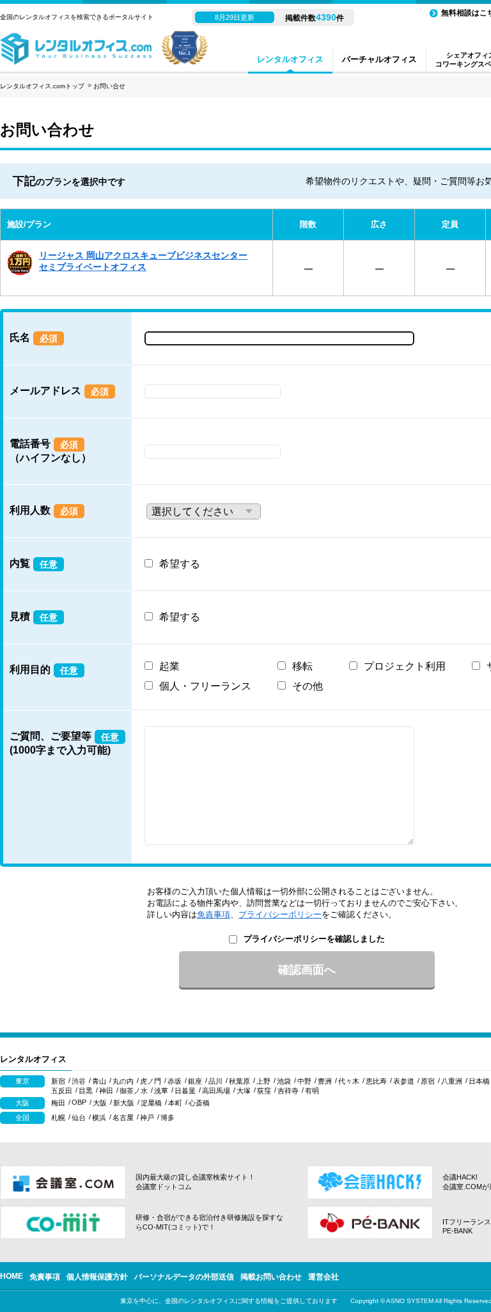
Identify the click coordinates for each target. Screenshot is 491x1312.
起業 (169, 666)
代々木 (348, 1081)
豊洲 (325, 1081)
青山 (99, 1081)
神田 (106, 1091)
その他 (307, 686)
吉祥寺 (288, 1091)
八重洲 (451, 1081)
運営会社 (323, 1276)
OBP (79, 1102)
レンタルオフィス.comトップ (42, 86)
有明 (312, 1091)
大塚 (244, 1091)
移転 (302, 666)
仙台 (79, 1117)
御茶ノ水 (134, 1091)
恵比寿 (376, 1081)
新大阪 (123, 1103)
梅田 (58, 1103)
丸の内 (123, 1081)
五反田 (61, 1091)
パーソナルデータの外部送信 (184, 1276)
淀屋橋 (151, 1103)
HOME (11, 1276)
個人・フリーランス (205, 686)
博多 (167, 1117)
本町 (175, 1103)
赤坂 (175, 1081)
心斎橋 (199, 1103)
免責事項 (213, 914)
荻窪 (264, 1091)
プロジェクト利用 (405, 666)
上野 (263, 1081)
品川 (215, 1081)
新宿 (58, 1081)
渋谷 (79, 1081)
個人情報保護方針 (97, 1276)
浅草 (161, 1091)
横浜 (99, 1117)
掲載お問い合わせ (271, 1276)
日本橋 (479, 1081)
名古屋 (123, 1117)
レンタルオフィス (290, 59)
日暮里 (185, 1091)
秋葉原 (239, 1081)
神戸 (147, 1117)
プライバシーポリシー (280, 914)
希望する (179, 563)
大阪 (100, 1103)
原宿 (428, 1081)
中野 (304, 1081)
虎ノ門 (150, 1081)
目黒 (86, 1091)
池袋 (284, 1081)
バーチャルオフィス (379, 59)
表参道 (403, 1081)
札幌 (58, 1117)
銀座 (195, 1081)
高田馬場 (216, 1091)
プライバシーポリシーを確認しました (314, 939)
